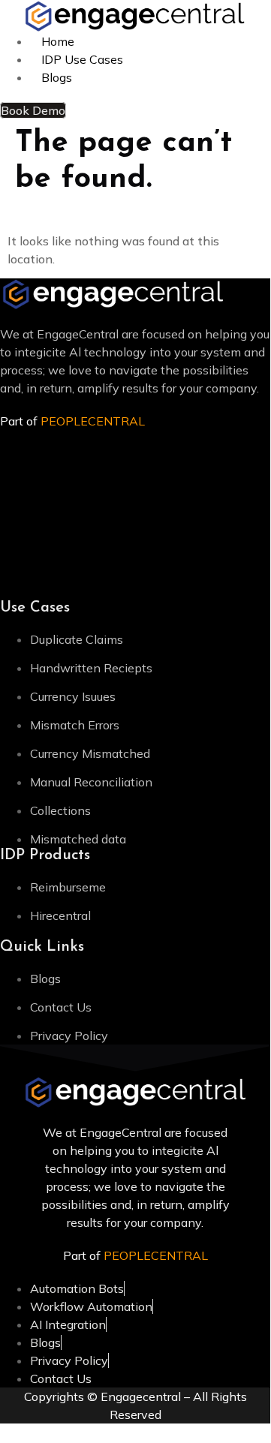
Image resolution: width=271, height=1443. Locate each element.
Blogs (56, 77)
